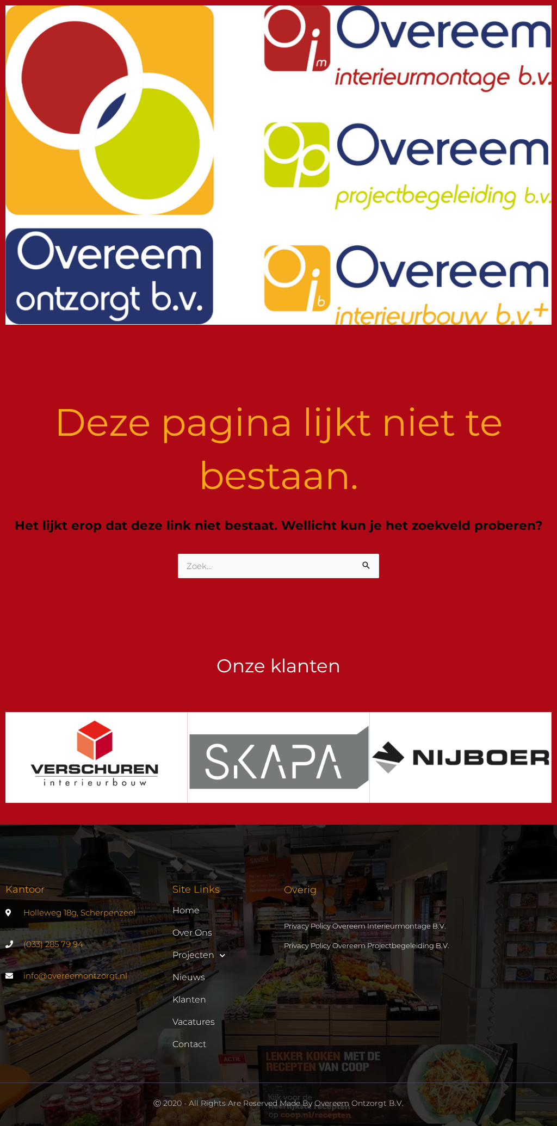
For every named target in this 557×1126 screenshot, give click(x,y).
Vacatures (193, 1022)
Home (186, 910)
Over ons (192, 932)
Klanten (189, 999)
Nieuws (188, 977)
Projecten (193, 955)
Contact (189, 1044)
